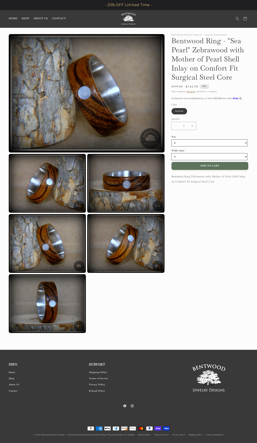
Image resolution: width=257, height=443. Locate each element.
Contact (13, 391)
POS (108, 435)
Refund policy (144, 435)
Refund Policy (97, 391)
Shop (11, 378)
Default (179, 111)
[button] (237, 19)
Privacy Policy (97, 384)
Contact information (214, 435)
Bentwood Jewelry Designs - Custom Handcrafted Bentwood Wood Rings (73, 435)
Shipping (191, 92)
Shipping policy (195, 435)
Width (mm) (178, 150)
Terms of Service (98, 378)
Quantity (176, 119)
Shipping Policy (98, 372)
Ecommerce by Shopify (125, 435)
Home (12, 372)
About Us (14, 384)
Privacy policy (178, 435)
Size (174, 137)
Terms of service (161, 435)
